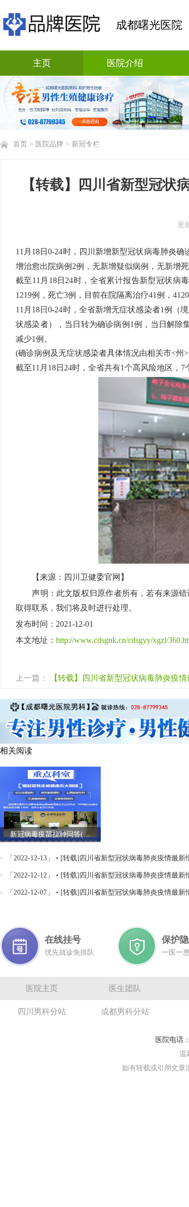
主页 (42, 63)
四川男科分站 (42, 1011)
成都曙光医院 (149, 25)
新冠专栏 (86, 144)
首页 (20, 144)
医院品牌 (49, 144)
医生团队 (125, 988)
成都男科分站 (125, 1011)
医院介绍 (125, 63)
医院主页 (42, 988)
